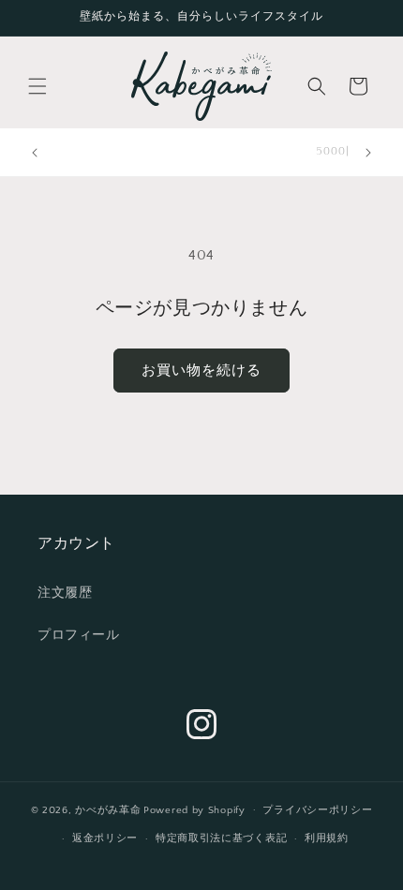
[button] (37, 86)
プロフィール (78, 635)
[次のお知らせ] (368, 152)
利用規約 (327, 838)
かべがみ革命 (108, 809)
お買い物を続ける (201, 370)
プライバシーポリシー (317, 810)
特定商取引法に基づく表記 (221, 838)
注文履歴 (64, 593)
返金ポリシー (105, 838)
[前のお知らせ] (34, 152)
